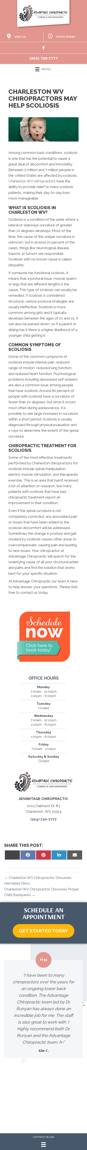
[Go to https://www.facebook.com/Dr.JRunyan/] (43, 48)
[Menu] (43, 1144)
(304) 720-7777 (43, 58)
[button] (43, 931)
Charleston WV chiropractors (32, 181)
